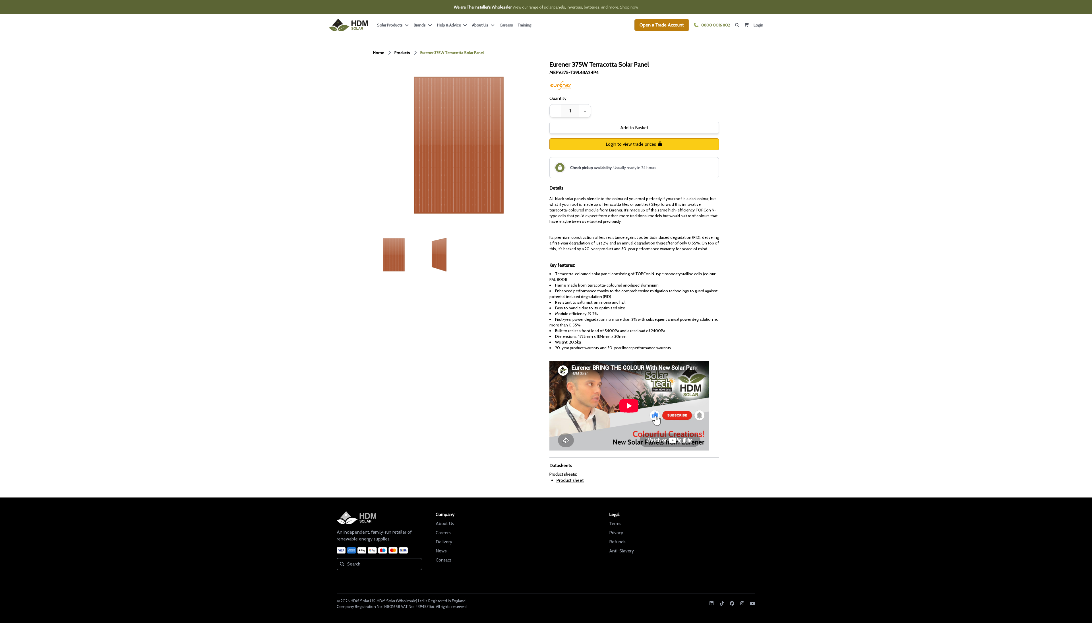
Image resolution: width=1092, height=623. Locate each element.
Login (758, 25)
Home (378, 52)
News (441, 551)
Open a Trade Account (662, 25)
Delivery (444, 541)
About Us (445, 523)
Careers (506, 25)
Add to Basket (634, 127)
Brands (420, 25)
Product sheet (570, 480)
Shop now (629, 7)
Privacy (616, 532)
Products (402, 52)
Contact (443, 560)
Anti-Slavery (621, 551)
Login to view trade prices (631, 144)
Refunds (617, 541)
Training (524, 25)
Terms (615, 523)
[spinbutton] (570, 110)
